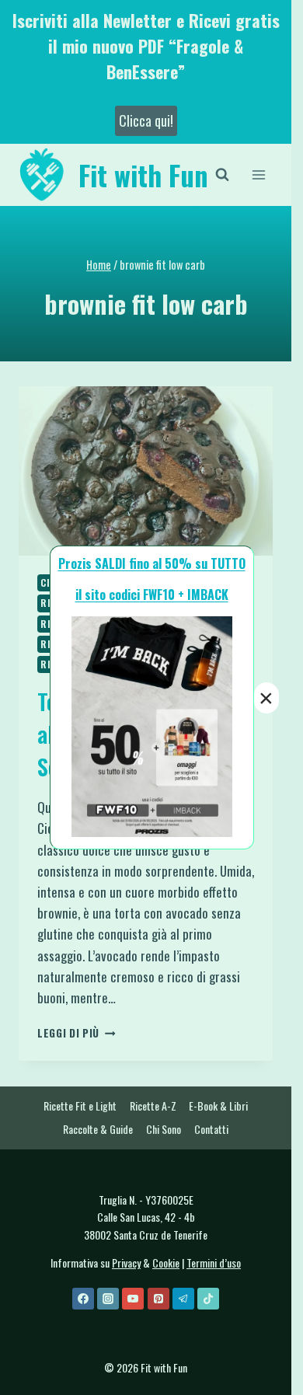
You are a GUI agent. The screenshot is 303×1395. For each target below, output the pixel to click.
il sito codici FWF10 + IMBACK (151, 594)
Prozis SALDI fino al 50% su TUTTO (152, 563)
